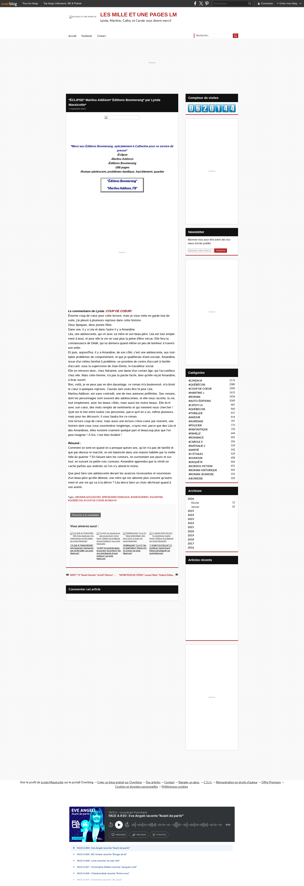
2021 (191, 527)
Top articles (153, 782)
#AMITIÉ (194, 450)
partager (141, 835)
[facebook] (195, 3)
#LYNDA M (110, 501)
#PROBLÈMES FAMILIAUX (116, 497)
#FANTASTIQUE (198, 429)
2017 (191, 543)
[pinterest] (207, 3)
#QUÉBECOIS (197, 409)
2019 (191, 535)
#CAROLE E (196, 442)
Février (195, 503)
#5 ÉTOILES (196, 454)
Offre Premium (271, 782)
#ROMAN (194, 397)
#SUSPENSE (196, 421)
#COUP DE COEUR (94, 501)
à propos (161, 835)
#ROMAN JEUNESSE (201, 474)
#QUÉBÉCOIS (75, 501)
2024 (191, 515)
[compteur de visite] (212, 108)
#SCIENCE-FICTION (201, 466)
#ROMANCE (196, 437)
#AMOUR (194, 417)
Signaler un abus (189, 782)
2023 (191, 519)
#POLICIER (195, 425)
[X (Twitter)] (201, 3)
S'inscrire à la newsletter (85, 515)
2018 (191, 539)
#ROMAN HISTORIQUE (203, 470)
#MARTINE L (196, 393)
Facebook (86, 36)
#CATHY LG (196, 405)
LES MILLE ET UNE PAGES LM (138, 14)
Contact (101, 36)
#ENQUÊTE (196, 462)
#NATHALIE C (197, 446)
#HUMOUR (195, 458)
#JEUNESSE (196, 478)
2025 (191, 511)
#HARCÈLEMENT (140, 497)
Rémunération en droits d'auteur (237, 782)
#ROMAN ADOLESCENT (88, 497)
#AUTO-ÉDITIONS (200, 401)
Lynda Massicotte (52, 782)
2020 (191, 531)
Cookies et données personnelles (136, 786)
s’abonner (121, 835)
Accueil (72, 36)
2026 (191, 499)
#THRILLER (195, 413)
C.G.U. (208, 782)
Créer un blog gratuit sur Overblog (119, 782)
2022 (191, 523)
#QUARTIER (156, 497)
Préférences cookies (175, 786)
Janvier (195, 507)
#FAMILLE (195, 433)
